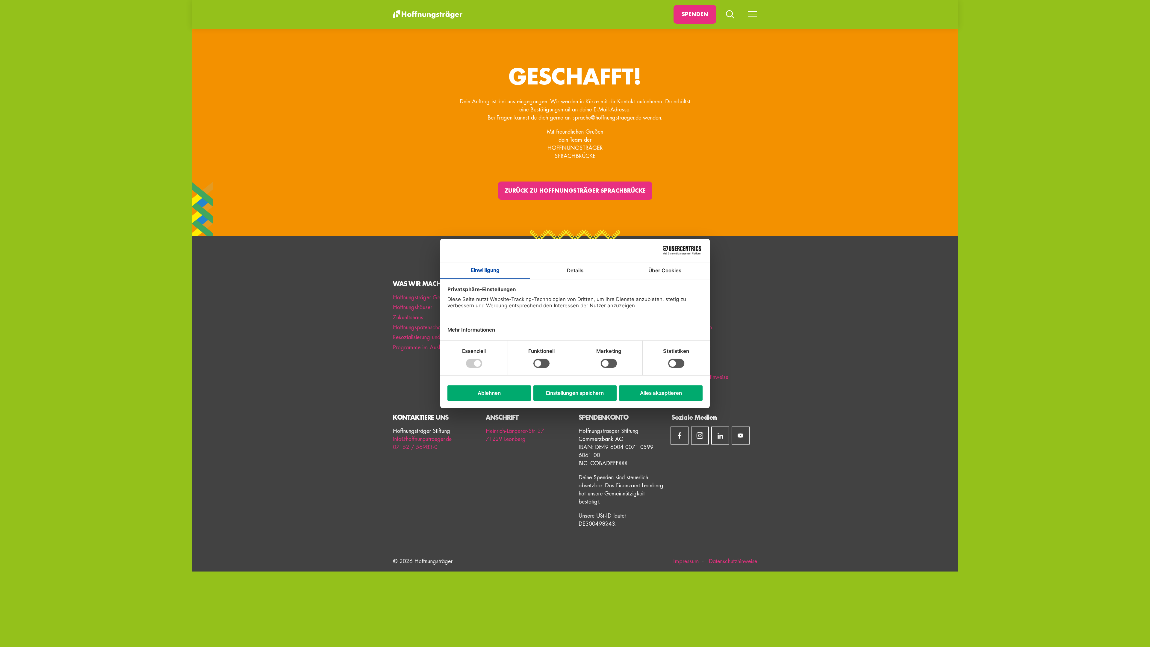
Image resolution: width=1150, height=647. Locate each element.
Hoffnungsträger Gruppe (422, 297)
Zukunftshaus (408, 317)
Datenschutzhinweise (732, 561)
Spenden (695, 14)
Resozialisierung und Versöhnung (431, 337)
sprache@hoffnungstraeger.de (606, 117)
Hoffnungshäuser (412, 307)
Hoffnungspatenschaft (418, 327)
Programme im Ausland (421, 347)
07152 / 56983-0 (415, 447)
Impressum (686, 561)
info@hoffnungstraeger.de (422, 439)
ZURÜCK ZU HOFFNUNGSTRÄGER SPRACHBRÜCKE (575, 191)
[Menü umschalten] (753, 14)
